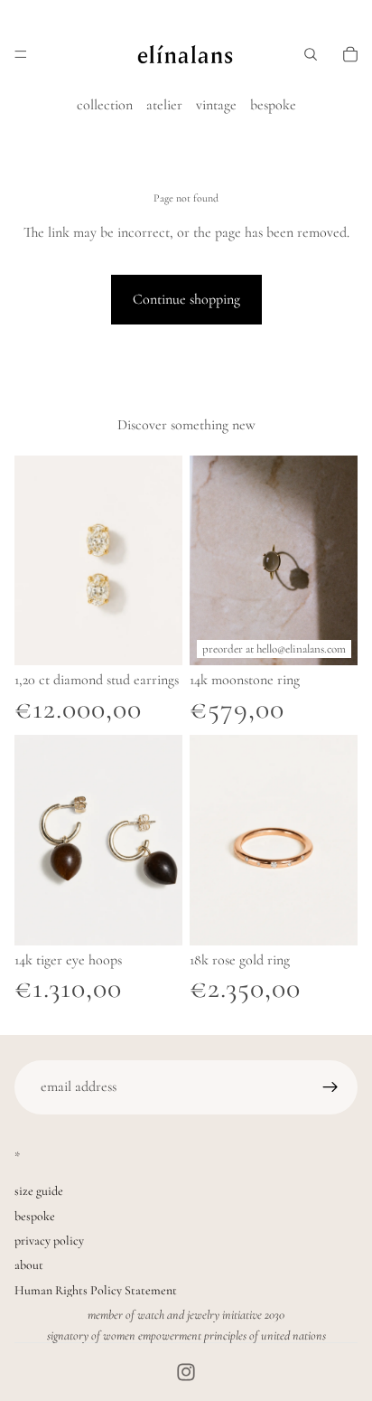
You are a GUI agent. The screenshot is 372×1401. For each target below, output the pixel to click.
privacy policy (49, 1240)
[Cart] (350, 54)
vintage (216, 105)
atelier (164, 105)
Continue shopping (186, 299)
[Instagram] (186, 1372)
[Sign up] (330, 1087)
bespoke (273, 105)
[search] (310, 54)
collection (105, 105)
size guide (38, 1191)
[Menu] (21, 54)
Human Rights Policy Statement (95, 1290)
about (28, 1265)
